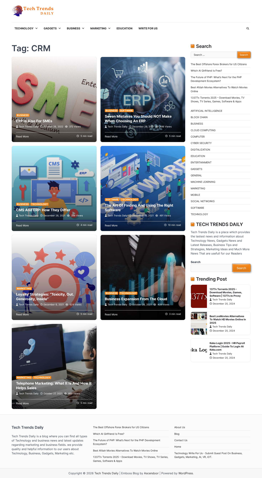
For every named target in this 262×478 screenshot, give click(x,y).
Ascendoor (151, 473)
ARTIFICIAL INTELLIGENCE (206, 110)
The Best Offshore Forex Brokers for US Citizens (219, 64)
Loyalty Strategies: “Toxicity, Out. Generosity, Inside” (45, 296)
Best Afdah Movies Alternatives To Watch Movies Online (125, 450)
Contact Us (180, 440)
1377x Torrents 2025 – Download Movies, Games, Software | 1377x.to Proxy (226, 292)
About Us (179, 427)
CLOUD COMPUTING (203, 130)
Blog (176, 433)
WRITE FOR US (148, 28)
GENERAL (196, 175)
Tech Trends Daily (28, 126)
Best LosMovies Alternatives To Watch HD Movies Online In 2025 (228, 319)
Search (196, 262)
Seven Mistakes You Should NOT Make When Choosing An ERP (138, 118)
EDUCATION (124, 28)
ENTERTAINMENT (201, 162)
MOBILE (195, 194)
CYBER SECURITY (201, 143)
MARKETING (98, 28)
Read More (22, 136)
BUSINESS (73, 28)
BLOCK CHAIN (199, 117)
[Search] (247, 28)
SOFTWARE (126, 110)
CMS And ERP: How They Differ (43, 210)
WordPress (185, 473)
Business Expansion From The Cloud (136, 299)
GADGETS (50, 28)
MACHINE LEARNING (203, 181)
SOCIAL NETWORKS (203, 201)
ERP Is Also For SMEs (34, 121)
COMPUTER (198, 136)
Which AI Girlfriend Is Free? (206, 70)
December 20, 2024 (224, 303)
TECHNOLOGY (24, 28)
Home (177, 446)
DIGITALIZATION (200, 149)
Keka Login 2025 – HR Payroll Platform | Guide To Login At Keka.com (227, 346)
